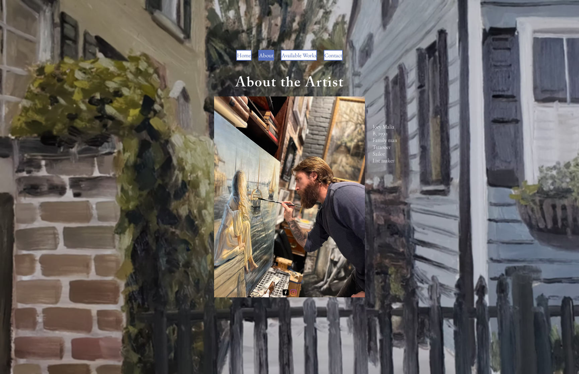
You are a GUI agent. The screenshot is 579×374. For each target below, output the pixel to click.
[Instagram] (293, 292)
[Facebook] (285, 292)
